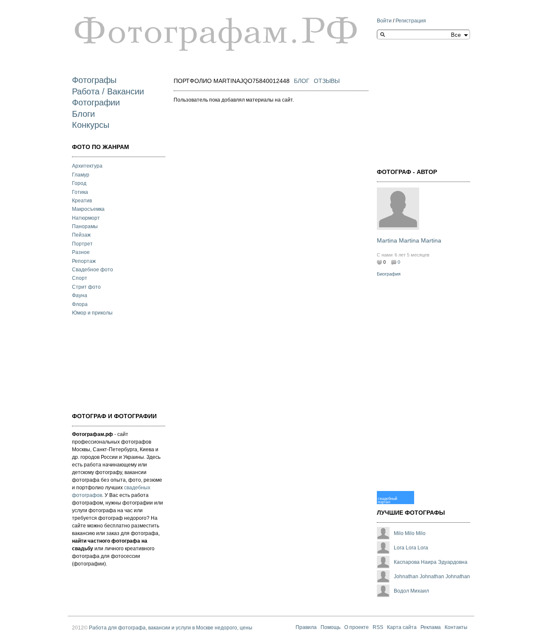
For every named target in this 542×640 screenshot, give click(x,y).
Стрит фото (86, 287)
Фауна (79, 295)
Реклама (430, 628)
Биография (389, 273)
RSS (378, 628)
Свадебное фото (92, 270)
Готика (80, 192)
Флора (80, 304)
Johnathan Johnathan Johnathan (432, 576)
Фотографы (94, 80)
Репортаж (84, 261)
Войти (384, 21)
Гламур (80, 175)
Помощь (330, 628)
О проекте (356, 628)
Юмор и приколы (92, 313)
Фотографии (96, 102)
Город (79, 183)
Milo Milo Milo (410, 533)
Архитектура (87, 166)
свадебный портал (387, 500)
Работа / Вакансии (108, 91)
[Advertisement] (114, 363)
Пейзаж (81, 235)
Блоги (83, 114)
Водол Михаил (411, 591)
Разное (81, 252)
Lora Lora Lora (411, 548)
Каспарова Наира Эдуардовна (430, 562)
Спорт (79, 278)
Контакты (456, 628)
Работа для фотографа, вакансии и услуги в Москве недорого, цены (170, 628)
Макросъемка (88, 209)
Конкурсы (90, 125)
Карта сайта (402, 628)
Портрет (82, 244)
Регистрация (410, 21)
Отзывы (327, 80)
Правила (306, 628)
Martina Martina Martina (409, 240)
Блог (302, 80)
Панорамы (85, 226)
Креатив (82, 201)
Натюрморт (86, 218)
